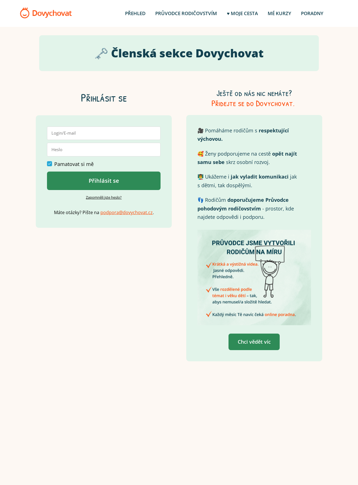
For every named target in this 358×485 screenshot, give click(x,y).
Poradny (312, 13)
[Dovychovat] (46, 13)
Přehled (135, 13)
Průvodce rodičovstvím (186, 13)
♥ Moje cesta (242, 13)
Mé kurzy (279, 13)
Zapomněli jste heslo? (104, 197)
